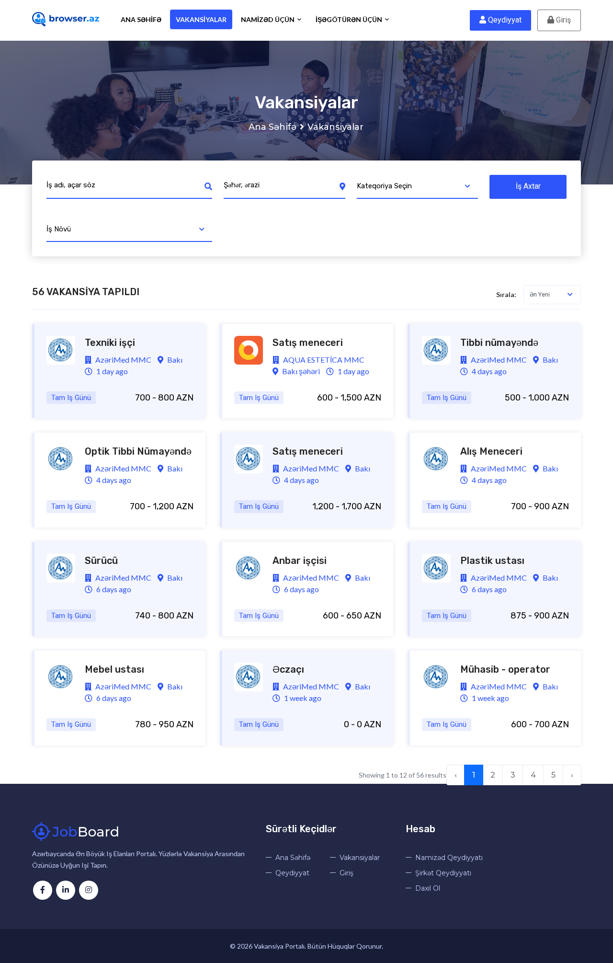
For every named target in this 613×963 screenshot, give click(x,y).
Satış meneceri (307, 342)
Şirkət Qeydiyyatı (443, 873)
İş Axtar (528, 186)
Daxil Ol (427, 888)
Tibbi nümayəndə (499, 342)
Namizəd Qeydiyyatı (449, 857)
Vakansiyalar (201, 19)
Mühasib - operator (505, 669)
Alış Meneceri (491, 451)
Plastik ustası (492, 560)
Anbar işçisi (299, 560)
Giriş (562, 19)
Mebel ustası (114, 669)
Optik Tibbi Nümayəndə (138, 451)
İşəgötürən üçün (350, 19)
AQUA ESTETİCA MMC (323, 359)
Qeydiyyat (504, 19)
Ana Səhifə (141, 19)
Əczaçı (288, 669)
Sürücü (101, 560)
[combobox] (417, 187)
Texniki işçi (110, 342)
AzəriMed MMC (122, 359)
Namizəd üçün (268, 19)
